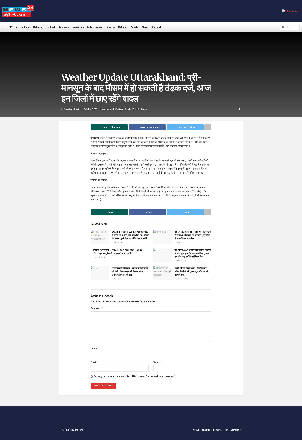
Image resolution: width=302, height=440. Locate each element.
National (37, 27)
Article (134, 27)
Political (50, 27)
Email (94, 362)
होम (11, 27)
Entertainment (95, 27)
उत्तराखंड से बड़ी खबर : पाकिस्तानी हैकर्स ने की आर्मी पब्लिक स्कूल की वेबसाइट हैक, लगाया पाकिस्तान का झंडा (130, 271)
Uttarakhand (23, 27)
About (145, 27)
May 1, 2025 (181, 242)
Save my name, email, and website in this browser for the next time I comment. (135, 376)
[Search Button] (297, 27)
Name (95, 348)
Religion (122, 27)
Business (63, 27)
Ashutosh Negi (71, 109)
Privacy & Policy (220, 429)
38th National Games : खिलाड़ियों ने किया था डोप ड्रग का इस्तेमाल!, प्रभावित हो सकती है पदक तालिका (193, 235)
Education (78, 27)
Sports (111, 27)
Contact (156, 27)
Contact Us (236, 429)
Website (157, 362)
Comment (97, 308)
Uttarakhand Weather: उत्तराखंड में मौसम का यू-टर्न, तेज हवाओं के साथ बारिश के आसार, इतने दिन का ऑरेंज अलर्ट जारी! (130, 235)
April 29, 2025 (119, 278)
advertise (206, 429)
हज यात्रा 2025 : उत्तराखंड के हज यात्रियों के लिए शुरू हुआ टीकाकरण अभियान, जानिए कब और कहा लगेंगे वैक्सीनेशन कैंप (193, 253)
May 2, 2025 (118, 242)
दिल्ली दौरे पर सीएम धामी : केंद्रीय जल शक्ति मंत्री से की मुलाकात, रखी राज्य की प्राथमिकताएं (191, 271)
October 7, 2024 (91, 109)
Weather (119, 109)
